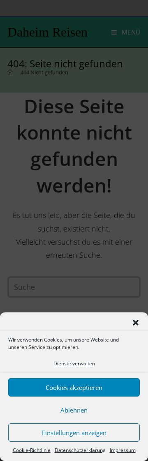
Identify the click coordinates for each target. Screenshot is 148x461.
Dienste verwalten (74, 363)
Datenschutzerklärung (80, 450)
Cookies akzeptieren (74, 387)
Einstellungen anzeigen (74, 433)
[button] (136, 323)
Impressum (123, 450)
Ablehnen (74, 410)
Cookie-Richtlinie (32, 450)
